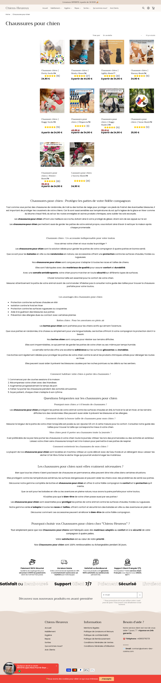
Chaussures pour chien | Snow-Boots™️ (141, 121)
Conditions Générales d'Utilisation (99, 646)
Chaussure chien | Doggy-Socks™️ (50, 121)
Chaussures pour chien (21, 14)
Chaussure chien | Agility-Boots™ (109, 72)
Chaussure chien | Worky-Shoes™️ (80, 72)
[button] (56, 8)
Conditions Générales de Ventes (98, 642)
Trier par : (97, 35)
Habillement (50, 631)
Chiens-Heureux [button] (56, 622)
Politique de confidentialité (96, 635)
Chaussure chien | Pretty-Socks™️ (50, 72)
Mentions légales (91, 628)
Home (8, 14)
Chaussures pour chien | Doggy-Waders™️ (109, 122)
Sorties (48, 642)
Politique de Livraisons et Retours (99, 631)
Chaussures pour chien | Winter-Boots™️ (49, 176)
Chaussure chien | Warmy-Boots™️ (139, 72)
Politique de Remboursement (97, 639)
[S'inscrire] (139, 595)
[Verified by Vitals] (19, 671)
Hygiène (48, 635)
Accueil (48, 628)
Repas (47, 639)
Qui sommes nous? (54, 646)
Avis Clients (50, 649)
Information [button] (92, 622)
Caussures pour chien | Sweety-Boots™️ (81, 174)
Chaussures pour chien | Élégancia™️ (80, 121)
